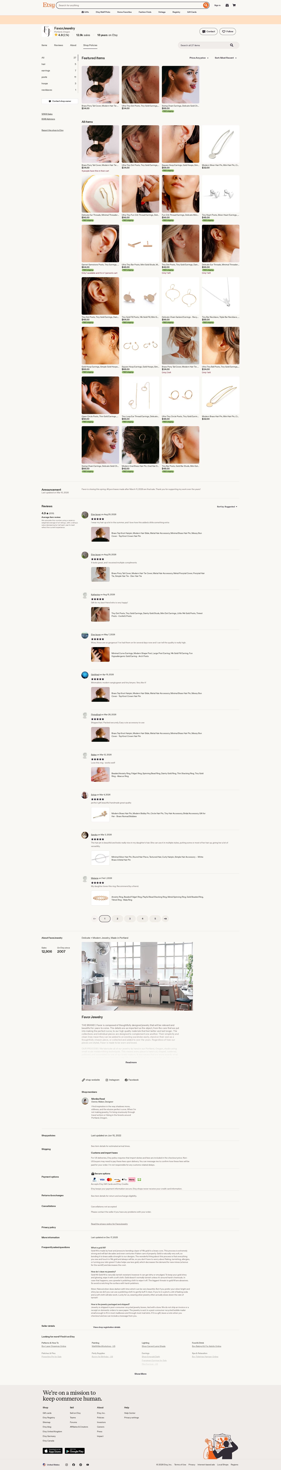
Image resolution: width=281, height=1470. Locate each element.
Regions (234, 1464)
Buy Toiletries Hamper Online (205, 1356)
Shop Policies (90, 45)
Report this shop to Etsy (53, 130)
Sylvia (93, 794)
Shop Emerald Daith (151, 1356)
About (73, 45)
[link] (94, 918)
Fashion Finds (145, 12)
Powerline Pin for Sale (51, 1356)
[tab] (60, 57)
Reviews (58, 45)
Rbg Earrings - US (150, 1364)
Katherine (95, 594)
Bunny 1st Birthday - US (102, 1356)
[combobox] (129, 5)
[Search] (206, 5)
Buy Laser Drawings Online (54, 1346)
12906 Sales (47, 114)
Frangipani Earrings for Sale (154, 1360)
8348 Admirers (48, 119)
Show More (140, 1373)
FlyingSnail (96, 714)
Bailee (94, 754)
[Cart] (234, 5)
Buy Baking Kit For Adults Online (206, 1346)
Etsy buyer (96, 514)
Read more (131, 1062)
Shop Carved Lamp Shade (154, 1346)
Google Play (75, 1451)
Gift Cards (192, 12)
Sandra (94, 834)
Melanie (94, 878)
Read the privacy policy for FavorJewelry (109, 1224)
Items (44, 45)
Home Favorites (124, 12)
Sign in (217, 5)
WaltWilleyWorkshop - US (103, 1346)
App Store (52, 1451)
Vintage (162, 12)
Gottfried (95, 674)
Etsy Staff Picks (103, 12)
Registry (176, 12)
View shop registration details (106, 1327)
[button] (208, 31)
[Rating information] (56, 35)
